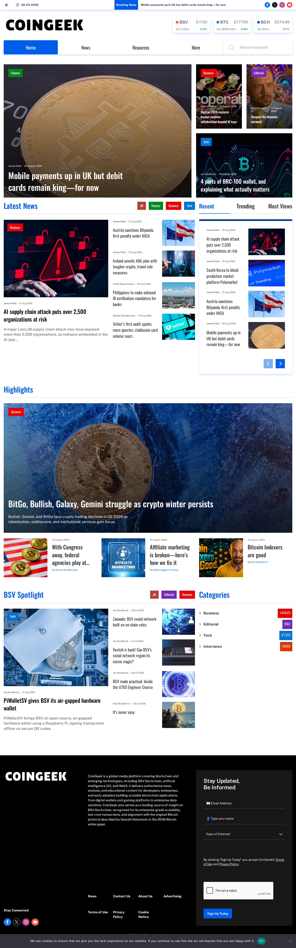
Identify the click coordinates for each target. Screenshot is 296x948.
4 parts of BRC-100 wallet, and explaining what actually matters (235, 185)
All (141, 205)
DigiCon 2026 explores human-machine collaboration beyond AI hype (219, 117)
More (196, 47)
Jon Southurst (208, 174)
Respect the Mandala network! (264, 119)
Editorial (259, 72)
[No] (290, 941)
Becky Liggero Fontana (165, 569)
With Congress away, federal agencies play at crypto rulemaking (71, 555)
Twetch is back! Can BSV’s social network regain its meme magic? (132, 655)
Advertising (172, 896)
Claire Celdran (208, 106)
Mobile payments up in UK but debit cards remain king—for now (183, 4)
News (85, 47)
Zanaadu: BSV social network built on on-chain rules (134, 622)
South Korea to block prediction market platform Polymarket (222, 276)
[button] (268, 363)
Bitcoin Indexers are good (265, 551)
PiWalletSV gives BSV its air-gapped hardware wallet (52, 704)
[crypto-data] (191, 25)
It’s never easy (124, 712)
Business (208, 72)
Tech (206, 141)
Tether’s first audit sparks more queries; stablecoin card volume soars (135, 330)
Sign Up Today (217, 913)
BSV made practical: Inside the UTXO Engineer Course (133, 684)
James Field (14, 165)
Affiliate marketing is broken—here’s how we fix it (170, 555)
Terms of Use (98, 912)
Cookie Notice (143, 914)
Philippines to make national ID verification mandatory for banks (134, 298)
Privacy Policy (119, 914)
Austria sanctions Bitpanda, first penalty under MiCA (133, 233)
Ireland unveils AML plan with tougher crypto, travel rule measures (135, 267)
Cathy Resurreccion (123, 283)
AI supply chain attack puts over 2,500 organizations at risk (45, 315)
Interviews (213, 646)
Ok (261, 941)
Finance (15, 72)
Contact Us (121, 896)
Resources (141, 47)
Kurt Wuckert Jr (258, 109)
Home (31, 47)
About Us (145, 896)
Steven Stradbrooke (124, 315)
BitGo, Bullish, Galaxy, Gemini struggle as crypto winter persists (110, 503)
